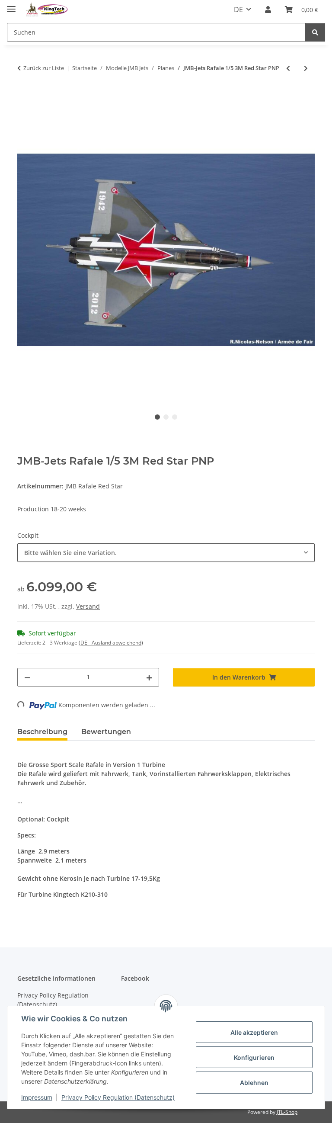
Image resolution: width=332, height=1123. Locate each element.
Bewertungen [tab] (106, 732)
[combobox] (166, 552)
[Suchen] (315, 32)
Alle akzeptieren (254, 1032)
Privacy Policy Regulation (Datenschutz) (118, 1097)
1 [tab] (157, 417)
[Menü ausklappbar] (11, 5)
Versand (88, 606)
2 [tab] (166, 417)
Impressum (36, 1097)
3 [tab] (174, 417)
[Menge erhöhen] (149, 677)
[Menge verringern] (27, 677)
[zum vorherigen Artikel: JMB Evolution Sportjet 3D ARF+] (288, 68)
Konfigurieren (254, 1057)
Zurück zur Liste (43, 68)
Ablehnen (254, 1082)
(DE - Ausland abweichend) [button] (111, 642)
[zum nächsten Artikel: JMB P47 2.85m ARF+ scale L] (306, 68)
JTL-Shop (287, 1112)
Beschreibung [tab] (42, 732)
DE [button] (238, 9)
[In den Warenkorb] (24, 96)
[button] (268, 9)
